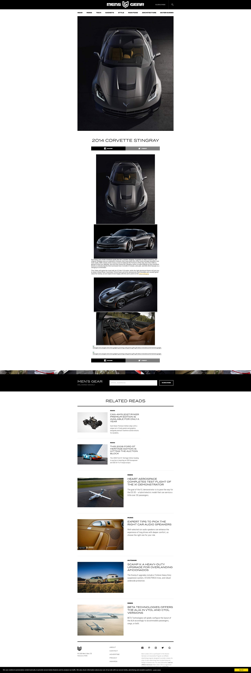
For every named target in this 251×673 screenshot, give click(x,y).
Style (121, 13)
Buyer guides (167, 13)
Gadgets (109, 13)
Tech (98, 13)
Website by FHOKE (82, 656)
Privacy (113, 658)
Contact (114, 651)
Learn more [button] (157, 670)
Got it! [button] (241, 670)
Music (130, 517)
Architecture (149, 13)
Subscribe (166, 383)
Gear (79, 13)
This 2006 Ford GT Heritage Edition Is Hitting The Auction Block (124, 450)
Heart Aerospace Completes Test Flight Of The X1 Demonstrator (149, 482)
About (113, 647)
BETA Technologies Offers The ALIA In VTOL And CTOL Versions (150, 610)
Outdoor (132, 560)
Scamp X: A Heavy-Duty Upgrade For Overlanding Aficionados (150, 567)
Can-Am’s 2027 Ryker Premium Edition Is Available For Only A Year (124, 418)
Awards (113, 661)
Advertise (115, 654)
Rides (89, 13)
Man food (133, 13)
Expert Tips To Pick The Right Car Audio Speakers (149, 523)
